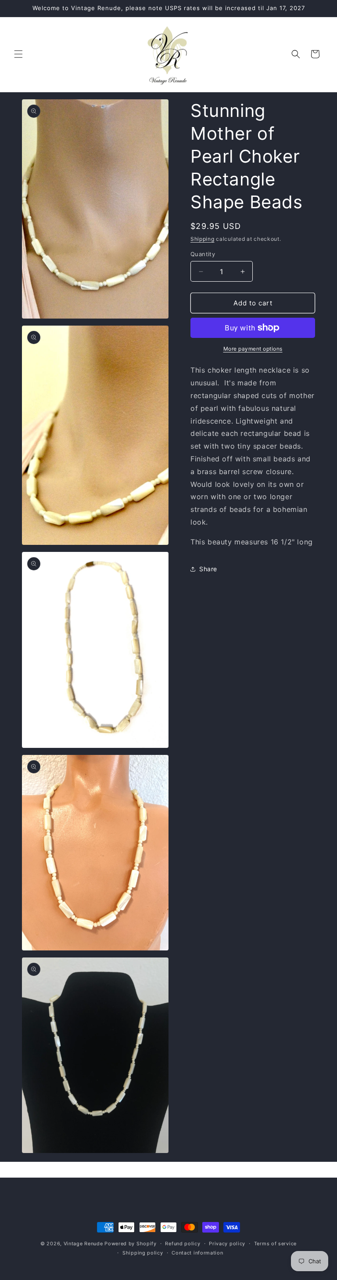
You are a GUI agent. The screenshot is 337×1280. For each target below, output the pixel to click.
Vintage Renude (83, 1243)
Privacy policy (227, 1243)
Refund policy (182, 1243)
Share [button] (208, 569)
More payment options (253, 348)
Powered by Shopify (130, 1243)
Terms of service (275, 1243)
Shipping (202, 239)
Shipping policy (142, 1253)
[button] (18, 54)
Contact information (197, 1253)
